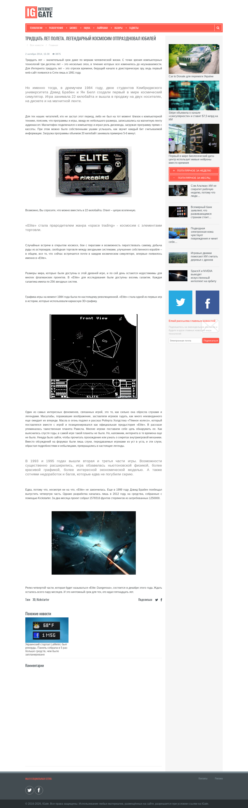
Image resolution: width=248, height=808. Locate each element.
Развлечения (56, 28)
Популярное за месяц (194, 177)
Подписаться (211, 340)
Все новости (37, 45)
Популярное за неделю (194, 170)
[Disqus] (93, 713)
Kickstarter (43, 599)
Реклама (219, 778)
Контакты (203, 778)
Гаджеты (134, 28)
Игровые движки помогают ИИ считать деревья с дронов (204, 256)
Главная (53, 45)
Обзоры (118, 28)
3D (34, 599)
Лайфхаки (102, 28)
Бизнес (73, 28)
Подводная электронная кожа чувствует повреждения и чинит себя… (193, 235)
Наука (87, 28)
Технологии (36, 28)
